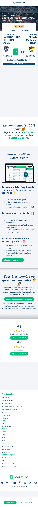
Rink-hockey (6, 449)
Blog (3, 423)
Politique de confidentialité (10, 461)
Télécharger (20, 338)
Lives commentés (7, 400)
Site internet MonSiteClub (10, 409)
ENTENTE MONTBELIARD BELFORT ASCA (12, 38)
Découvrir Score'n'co (13, 260)
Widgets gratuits (7, 403)
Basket (4, 434)
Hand (3, 437)
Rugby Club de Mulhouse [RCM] (31, 38)
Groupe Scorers (7, 426)
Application (5, 397)
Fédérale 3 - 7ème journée (19, 30)
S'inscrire (10, 502)
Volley (3, 443)
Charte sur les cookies (9, 464)
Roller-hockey (6, 452)
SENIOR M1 (7, 56)
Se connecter (26, 502)
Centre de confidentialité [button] (9, 467)
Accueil (4, 15)
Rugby (13, 15)
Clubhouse (5, 418)
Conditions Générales (9, 458)
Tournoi (4, 412)
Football (4, 431)
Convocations (6, 415)
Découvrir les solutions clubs (19, 299)
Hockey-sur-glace (7, 446)
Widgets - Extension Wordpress (12, 406)
